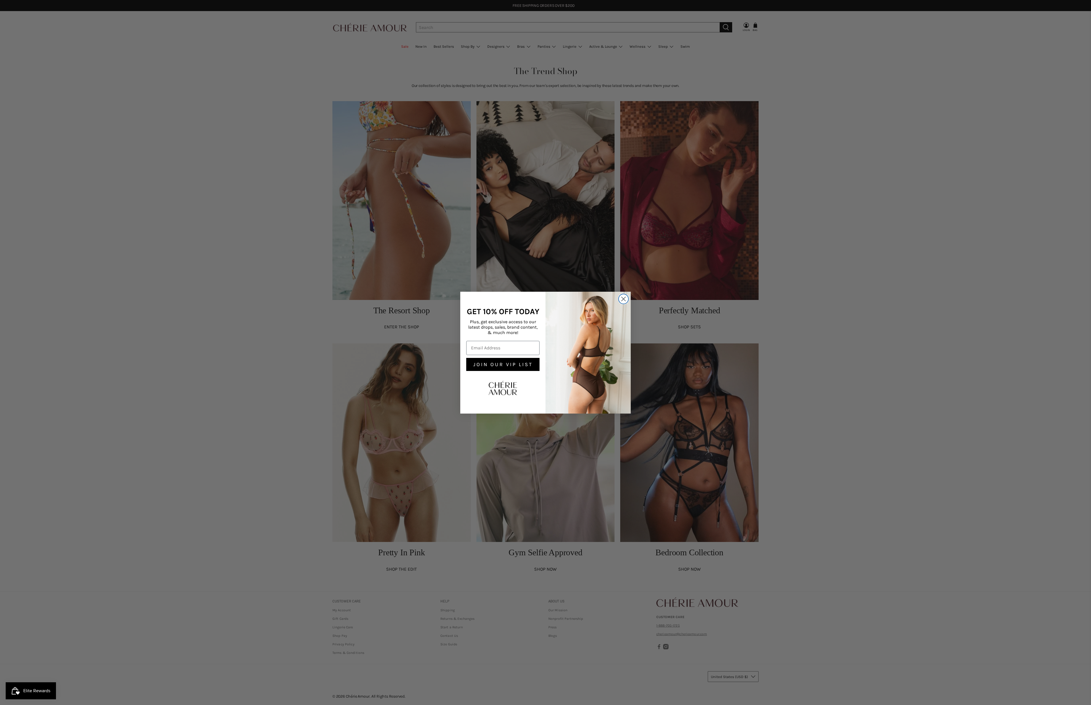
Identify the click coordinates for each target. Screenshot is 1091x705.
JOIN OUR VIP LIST (503, 364)
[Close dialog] (623, 299)
